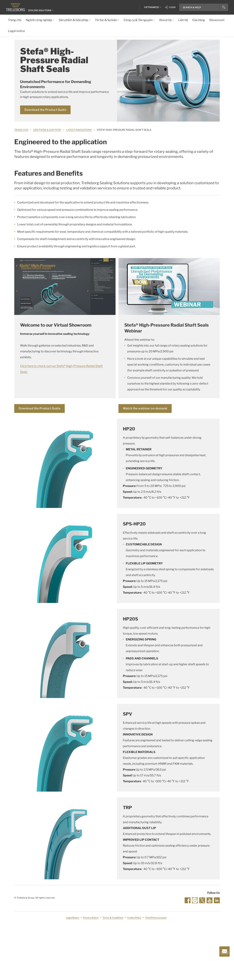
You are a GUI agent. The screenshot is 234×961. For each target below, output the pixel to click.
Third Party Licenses (156, 917)
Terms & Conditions (113, 917)
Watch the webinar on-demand (145, 408)
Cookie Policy (134, 917)
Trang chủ (21, 129)
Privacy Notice (91, 917)
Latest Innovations (79, 129)
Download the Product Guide (45, 109)
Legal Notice (72, 917)
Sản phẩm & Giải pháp (47, 129)
